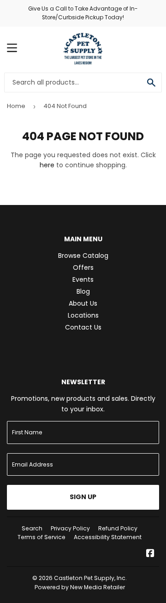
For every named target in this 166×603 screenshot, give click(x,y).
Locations (83, 315)
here (47, 165)
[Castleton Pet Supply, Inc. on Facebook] (150, 554)
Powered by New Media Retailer (80, 587)
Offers (83, 267)
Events (83, 279)
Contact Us (83, 327)
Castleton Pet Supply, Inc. (90, 578)
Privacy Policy (70, 528)
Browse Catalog (83, 255)
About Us (83, 303)
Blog (83, 291)
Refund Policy (117, 528)
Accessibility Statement (108, 537)
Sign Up (83, 496)
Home (16, 106)
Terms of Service (41, 537)
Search (32, 528)
